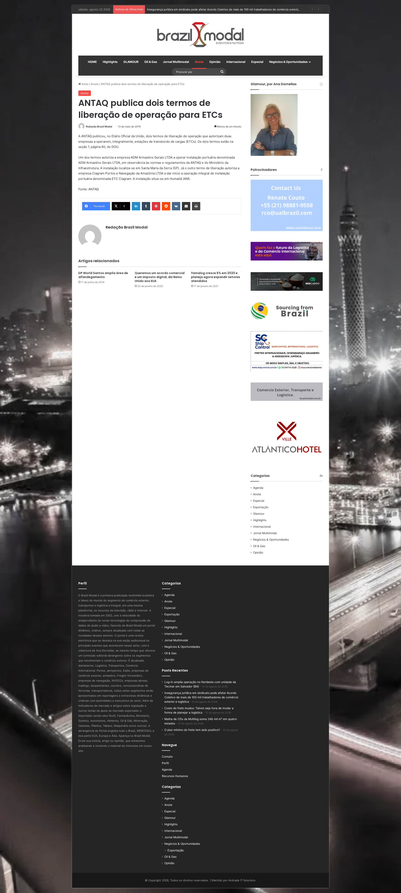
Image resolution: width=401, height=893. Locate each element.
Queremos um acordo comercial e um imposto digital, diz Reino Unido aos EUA (160, 277)
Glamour (258, 513)
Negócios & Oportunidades (288, 62)
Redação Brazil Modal (99, 126)
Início (84, 84)
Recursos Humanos (175, 776)
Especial (257, 62)
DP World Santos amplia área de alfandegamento (103, 275)
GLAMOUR (130, 62)
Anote (199, 62)
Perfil (165, 763)
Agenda (258, 487)
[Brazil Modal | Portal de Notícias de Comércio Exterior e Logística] (200, 34)
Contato (167, 756)
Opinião (215, 62)
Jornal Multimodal (176, 62)
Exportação (260, 507)
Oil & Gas (150, 62)
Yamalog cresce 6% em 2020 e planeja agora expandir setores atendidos (215, 277)
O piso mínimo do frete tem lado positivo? (192, 730)
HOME (92, 62)
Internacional (235, 62)
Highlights (110, 62)
